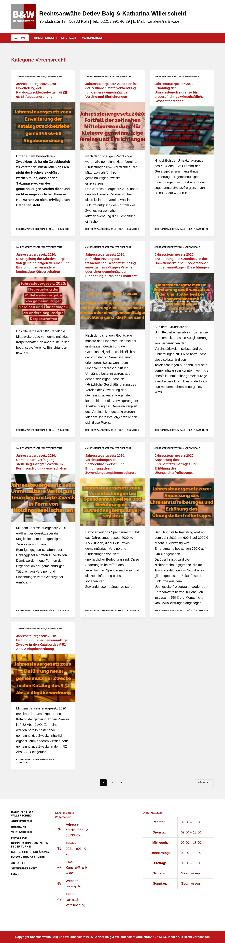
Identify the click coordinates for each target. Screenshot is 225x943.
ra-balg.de (73, 886)
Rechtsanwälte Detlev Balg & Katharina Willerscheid (112, 13)
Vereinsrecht (93, 37)
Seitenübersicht (24, 868)
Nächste (203, 782)
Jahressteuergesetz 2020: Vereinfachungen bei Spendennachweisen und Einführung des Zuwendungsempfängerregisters (110, 464)
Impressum (19, 837)
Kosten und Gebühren (28, 857)
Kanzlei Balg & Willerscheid (22, 814)
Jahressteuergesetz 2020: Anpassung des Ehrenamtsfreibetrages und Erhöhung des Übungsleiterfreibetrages (176, 464)
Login (15, 874)
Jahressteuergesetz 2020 (30, 76)
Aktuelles (19, 863)
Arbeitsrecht (45, 37)
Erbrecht (69, 37)
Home (22, 37)
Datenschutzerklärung (30, 852)
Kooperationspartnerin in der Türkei (29, 845)
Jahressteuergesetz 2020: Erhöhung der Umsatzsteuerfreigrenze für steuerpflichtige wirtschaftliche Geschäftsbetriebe (179, 92)
